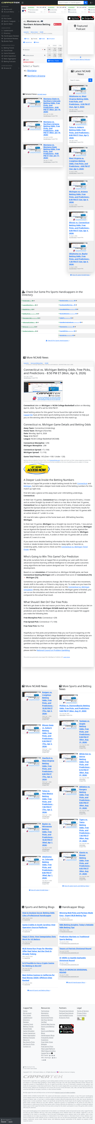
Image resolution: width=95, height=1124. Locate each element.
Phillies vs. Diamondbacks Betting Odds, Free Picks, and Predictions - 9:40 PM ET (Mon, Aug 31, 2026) (74, 708)
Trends (35, 39)
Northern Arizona (36, 75)
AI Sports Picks (64, 1018)
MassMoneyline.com (67, 920)
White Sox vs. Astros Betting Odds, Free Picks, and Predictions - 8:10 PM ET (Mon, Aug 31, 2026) (85, 764)
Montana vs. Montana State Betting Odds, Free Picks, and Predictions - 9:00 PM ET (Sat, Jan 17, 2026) (51, 151)
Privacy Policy (81, 1013)
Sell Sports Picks (29, 1044)
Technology (45, 1011)
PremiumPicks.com (54, 460)
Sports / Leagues (9, 21)
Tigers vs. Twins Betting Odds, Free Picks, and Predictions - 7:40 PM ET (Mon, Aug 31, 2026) (84, 830)
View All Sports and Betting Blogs (39, 990)
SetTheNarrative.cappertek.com (70, 943)
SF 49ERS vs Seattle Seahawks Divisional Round (72, 959)
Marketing (44, 1013)
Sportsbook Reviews (11, 38)
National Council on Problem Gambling (53, 650)
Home (25, 1011)
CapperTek (26, 32)
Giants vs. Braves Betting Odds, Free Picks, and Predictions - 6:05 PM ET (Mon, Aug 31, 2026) (84, 863)
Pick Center (8, 18)
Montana (31, 70)
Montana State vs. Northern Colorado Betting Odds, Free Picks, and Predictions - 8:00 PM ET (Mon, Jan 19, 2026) (52, 105)
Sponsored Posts (47, 1018)
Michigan (27, 486)
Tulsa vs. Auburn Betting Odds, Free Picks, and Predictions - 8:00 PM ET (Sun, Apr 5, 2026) (79, 132)
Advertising (45, 1015)
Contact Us (27, 1046)
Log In (10, 1122)
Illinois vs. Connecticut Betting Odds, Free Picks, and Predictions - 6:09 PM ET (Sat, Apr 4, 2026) (79, 227)
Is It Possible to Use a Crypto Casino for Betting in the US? (38, 964)
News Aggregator (10, 59)
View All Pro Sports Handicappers (58, 340)
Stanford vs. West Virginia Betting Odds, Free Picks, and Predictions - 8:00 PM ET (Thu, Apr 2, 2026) (48, 769)
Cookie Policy (81, 1015)
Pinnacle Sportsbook (66, 1011)
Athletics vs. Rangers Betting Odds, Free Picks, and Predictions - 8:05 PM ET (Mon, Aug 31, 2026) (84, 797)
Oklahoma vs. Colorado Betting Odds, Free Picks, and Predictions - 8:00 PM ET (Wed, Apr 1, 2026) (47, 867)
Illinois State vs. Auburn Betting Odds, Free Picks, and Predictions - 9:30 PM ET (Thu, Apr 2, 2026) (47, 736)
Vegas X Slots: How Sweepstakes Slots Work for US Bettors (39, 938)
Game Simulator (9, 53)
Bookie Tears (8, 41)
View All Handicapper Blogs (76, 982)
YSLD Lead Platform (48, 1049)
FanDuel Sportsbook (66, 1013)
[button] (91, 2)
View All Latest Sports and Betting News (76, 886)
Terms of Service (83, 1011)
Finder (43, 39)
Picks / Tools (54, 61)
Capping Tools (28, 1024)
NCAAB (41, 32)
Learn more (66, 657)
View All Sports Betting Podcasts (80, 59)
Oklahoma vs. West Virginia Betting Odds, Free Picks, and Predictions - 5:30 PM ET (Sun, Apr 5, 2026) (79, 101)
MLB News (62, 715)
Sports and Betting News (37, 363)
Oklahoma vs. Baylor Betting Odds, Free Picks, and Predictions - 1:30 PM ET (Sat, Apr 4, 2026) (79, 259)
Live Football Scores (66, 1015)
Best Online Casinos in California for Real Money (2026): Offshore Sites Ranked (38, 978)
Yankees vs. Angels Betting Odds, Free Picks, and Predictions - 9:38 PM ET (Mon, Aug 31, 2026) (84, 732)
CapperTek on (46, 1053)
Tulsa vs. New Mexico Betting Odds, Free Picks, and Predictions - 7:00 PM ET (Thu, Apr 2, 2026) (47, 801)
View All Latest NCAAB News (39, 890)
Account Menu (9, 12)
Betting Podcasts (10, 61)
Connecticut (82, 483)
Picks (27, 39)
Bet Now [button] (58, 24)
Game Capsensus (10, 56)
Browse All (7, 68)
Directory (7, 33)
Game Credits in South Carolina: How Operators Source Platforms (38, 926)
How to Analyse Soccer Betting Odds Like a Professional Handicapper (38, 914)
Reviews (26, 1022)
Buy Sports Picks (29, 1042)
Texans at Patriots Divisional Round (75, 948)
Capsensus (28, 42)
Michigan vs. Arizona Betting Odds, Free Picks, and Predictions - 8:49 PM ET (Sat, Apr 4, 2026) (79, 196)
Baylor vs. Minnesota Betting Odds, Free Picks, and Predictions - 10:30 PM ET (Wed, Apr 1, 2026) (47, 834)
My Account (8, 9)
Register (3, 1122)
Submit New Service (48, 1024)
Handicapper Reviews (11, 36)
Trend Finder (8, 51)
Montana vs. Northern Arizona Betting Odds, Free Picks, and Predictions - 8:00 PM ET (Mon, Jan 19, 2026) (52, 128)
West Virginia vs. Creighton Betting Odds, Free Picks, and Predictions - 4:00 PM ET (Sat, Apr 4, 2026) (79, 163)
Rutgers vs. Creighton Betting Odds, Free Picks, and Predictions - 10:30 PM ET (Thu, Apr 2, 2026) (47, 703)
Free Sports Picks (47, 1046)
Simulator (52, 39)
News (37, 42)
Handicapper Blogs (47, 1035)
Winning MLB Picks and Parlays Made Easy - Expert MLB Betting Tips (76, 914)
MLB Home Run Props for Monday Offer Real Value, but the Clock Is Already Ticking (37, 951)
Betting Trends (9, 48)
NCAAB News (42, 94)
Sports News (8, 24)
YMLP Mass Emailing (48, 1051)
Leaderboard (8, 31)
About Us (26, 1040)
